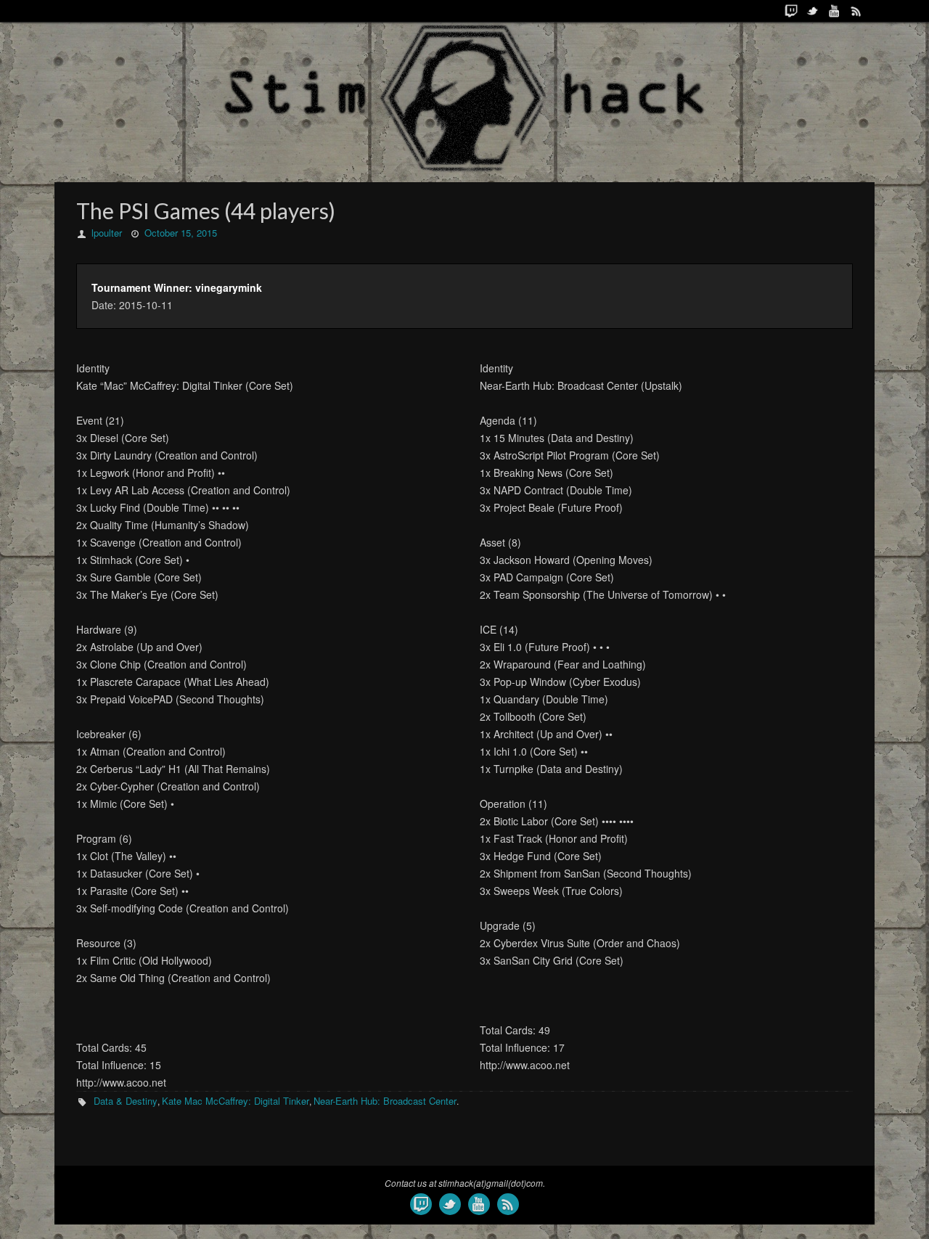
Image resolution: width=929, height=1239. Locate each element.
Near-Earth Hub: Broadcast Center (385, 1101)
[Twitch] (791, 11)
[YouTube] (835, 11)
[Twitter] (813, 11)
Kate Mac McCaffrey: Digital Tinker (235, 1101)
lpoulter (106, 233)
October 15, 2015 (180, 233)
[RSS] (856, 11)
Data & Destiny (125, 1101)
